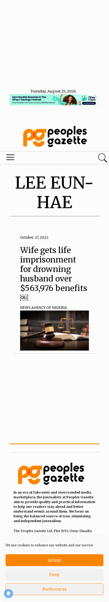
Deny (54, 574)
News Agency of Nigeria (43, 307)
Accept (54, 560)
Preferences (54, 589)
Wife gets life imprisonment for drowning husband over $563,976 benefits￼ (53, 274)
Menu (37, 158)
